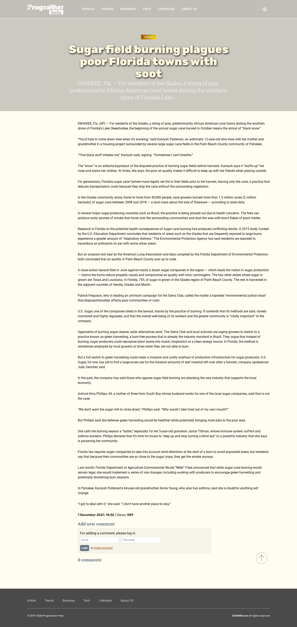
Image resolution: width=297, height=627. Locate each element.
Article (88, 9)
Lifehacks (166, 9)
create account (103, 547)
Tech (147, 9)
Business (128, 9)
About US (189, 9)
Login (84, 548)
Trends (108, 9)
